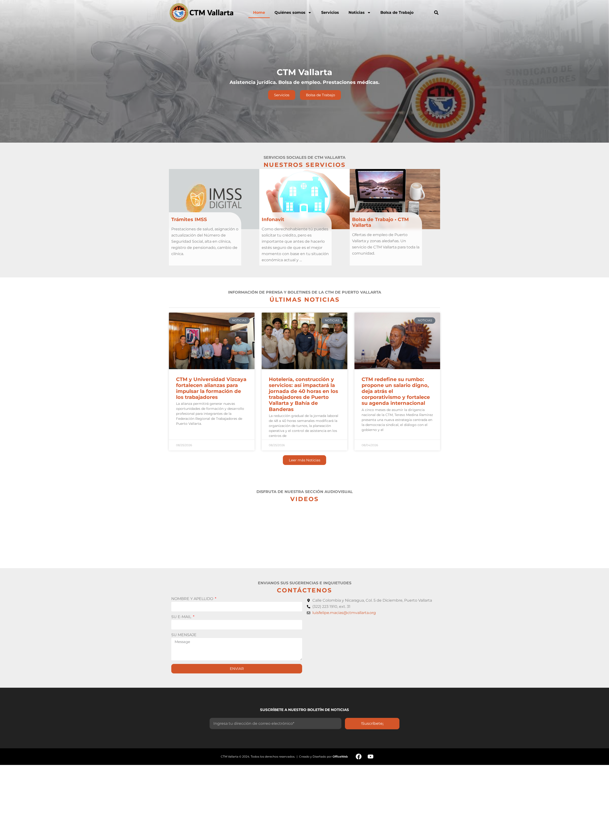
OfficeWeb (340, 756)
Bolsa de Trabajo (396, 12)
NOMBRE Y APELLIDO (192, 599)
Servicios (330, 12)
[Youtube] (370, 757)
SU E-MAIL (181, 617)
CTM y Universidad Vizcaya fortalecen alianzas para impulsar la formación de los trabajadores (211, 388)
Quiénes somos (290, 12)
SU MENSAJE (183, 635)
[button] (436, 12)
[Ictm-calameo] (382, 757)
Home (259, 12)
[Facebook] (358, 757)
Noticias (357, 12)
